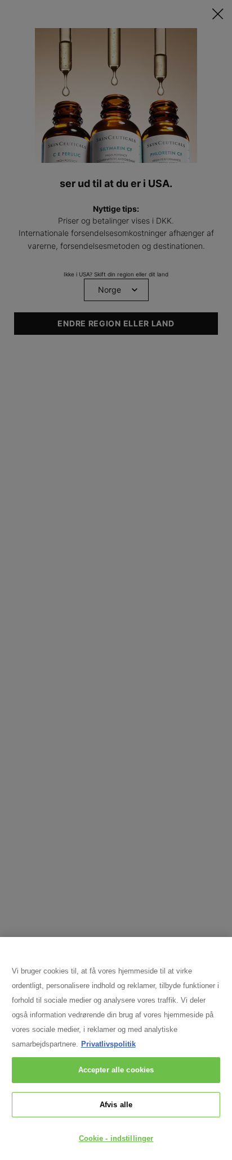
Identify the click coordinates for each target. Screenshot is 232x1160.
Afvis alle (116, 1104)
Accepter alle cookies (116, 1070)
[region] (116, 1048)
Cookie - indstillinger (116, 1138)
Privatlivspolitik (108, 1044)
